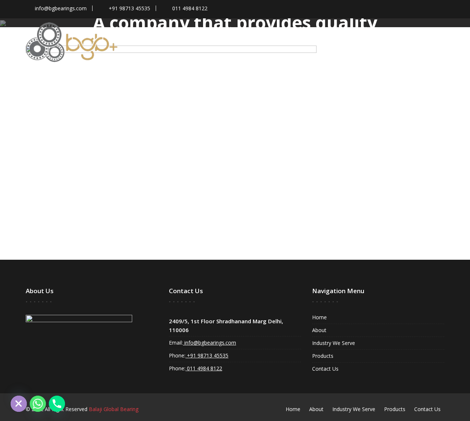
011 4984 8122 (203, 368)
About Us (253, 33)
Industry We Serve (358, 33)
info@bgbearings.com (209, 342)
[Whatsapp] (38, 404)
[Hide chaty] (19, 404)
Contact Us (416, 33)
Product (298, 33)
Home (220, 33)
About (319, 330)
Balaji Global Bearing (113, 409)
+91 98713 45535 (206, 355)
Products (322, 355)
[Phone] (57, 404)
